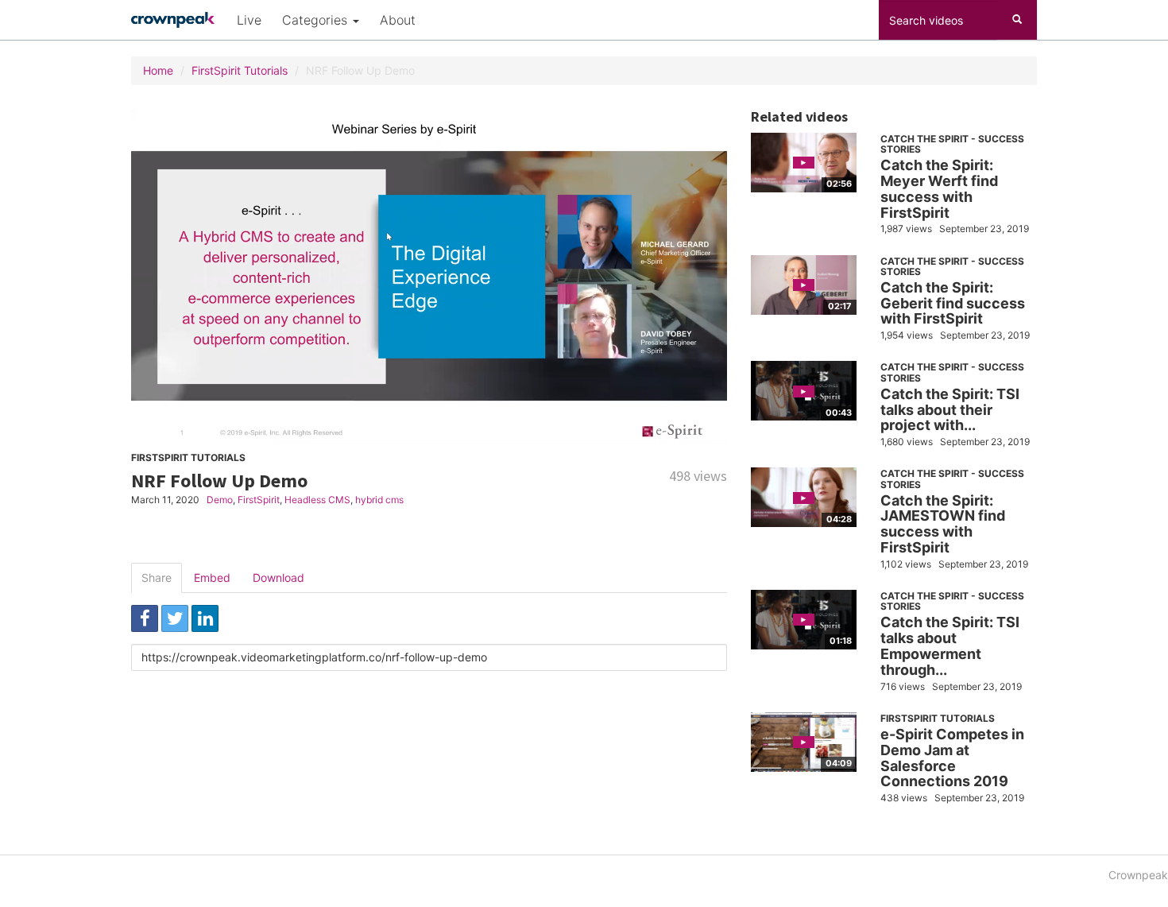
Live (249, 20)
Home (158, 70)
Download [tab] (278, 577)
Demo (220, 500)
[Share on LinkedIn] (205, 618)
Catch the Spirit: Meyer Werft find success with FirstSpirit (939, 188)
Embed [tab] (212, 577)
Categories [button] (316, 20)
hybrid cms (379, 500)
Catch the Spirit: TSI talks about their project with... (949, 410)
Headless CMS (317, 500)
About (398, 20)
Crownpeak (1138, 875)
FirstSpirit (259, 500)
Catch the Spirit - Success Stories (952, 144)
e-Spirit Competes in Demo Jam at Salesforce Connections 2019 (952, 757)
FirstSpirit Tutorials (239, 70)
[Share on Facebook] (144, 618)
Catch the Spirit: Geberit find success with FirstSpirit (952, 303)
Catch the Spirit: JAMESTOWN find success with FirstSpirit (942, 524)
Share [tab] (156, 577)
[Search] (1017, 20)
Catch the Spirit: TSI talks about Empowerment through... (949, 645)
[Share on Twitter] (174, 618)
